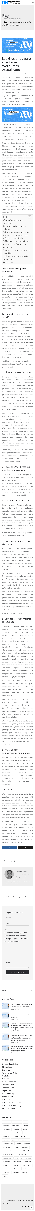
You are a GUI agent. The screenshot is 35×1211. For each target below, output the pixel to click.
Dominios (6, 1070)
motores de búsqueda (23, 1151)
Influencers (27, 1143)
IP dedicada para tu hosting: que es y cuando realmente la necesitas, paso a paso (21, 1015)
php (16, 1158)
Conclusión (8, 262)
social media (7, 1169)
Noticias (5, 1079)
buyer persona (16, 1125)
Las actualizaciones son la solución (14, 227)
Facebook (6, 1140)
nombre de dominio (9, 1154)
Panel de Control (9, 1085)
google (14, 1140)
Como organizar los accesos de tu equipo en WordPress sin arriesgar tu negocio (21, 1006)
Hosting (19, 1143)
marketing (25, 1147)
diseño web (6, 1136)
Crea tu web (28, 1133)
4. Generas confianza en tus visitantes (15, 245)
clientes (26, 1125)
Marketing (6, 1076)
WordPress (16, 1172)
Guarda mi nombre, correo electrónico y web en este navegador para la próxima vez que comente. (16, 937)
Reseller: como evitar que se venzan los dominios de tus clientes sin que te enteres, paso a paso (22, 1048)
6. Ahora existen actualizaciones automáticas (17, 257)
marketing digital (8, 1151)
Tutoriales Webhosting (11, 1105)
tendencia (17, 1169)
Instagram (6, 1147)
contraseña (16, 1129)
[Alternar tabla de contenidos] (29, 217)
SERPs (29, 1165)
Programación (15, 19)
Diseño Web (7, 1067)
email (23, 1136)
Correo (25, 1129)
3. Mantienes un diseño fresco (16, 241)
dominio (15, 1136)
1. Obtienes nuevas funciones (16, 232)
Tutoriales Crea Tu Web (12, 1102)
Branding (6, 1125)
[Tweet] (25, 847)
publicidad (6, 1161)
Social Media (7, 1096)
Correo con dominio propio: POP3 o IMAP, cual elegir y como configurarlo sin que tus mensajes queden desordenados (21, 1037)
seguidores (6, 1165)
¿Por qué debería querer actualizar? (13, 221)
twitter (25, 1169)
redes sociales (17, 1161)
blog (25, 1122)
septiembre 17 (6, 73)
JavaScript (16, 1147)
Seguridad (6, 1091)
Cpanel (19, 1133)
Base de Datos (17, 1122)
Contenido (6, 1129)
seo (24, 1165)
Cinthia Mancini (16, 73)
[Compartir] (9, 847)
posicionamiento (26, 1158)
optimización (22, 1154)
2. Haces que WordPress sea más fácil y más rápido (15, 236)
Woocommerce (8, 1108)
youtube (24, 1172)
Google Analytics (8, 1143)
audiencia (6, 1122)
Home (4, 19)
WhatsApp (6, 1172)
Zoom (5, 1176)
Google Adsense (24, 1140)
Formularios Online (10, 1073)
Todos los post (17, 897)
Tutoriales (6, 1099)
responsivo (28, 1161)
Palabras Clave (7, 1158)
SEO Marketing (8, 1093)
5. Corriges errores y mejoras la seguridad (16, 251)
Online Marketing (9, 1082)
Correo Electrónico (10, 1064)
